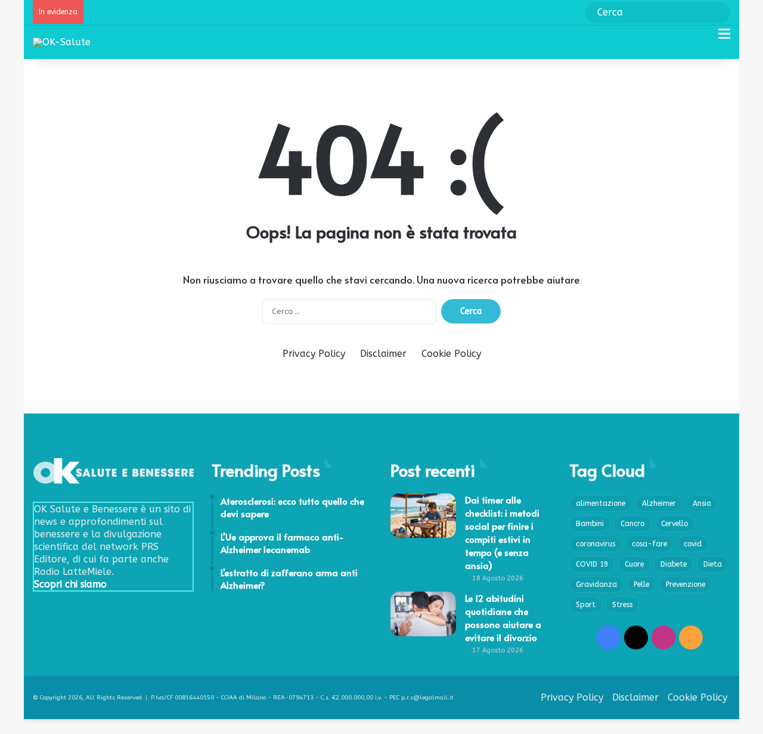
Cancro (632, 524)
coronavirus (595, 544)
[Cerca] (703, 38)
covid (693, 544)
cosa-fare (649, 544)
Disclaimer (383, 353)
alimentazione (600, 503)
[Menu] (724, 38)
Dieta (712, 564)
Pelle (641, 584)
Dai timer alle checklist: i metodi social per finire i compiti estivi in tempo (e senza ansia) (502, 532)
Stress (622, 605)
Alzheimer (659, 503)
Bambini (590, 524)
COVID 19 (592, 564)
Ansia (702, 503)
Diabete (673, 564)
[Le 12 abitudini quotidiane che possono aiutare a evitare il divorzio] (423, 614)
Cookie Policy (451, 353)
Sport (585, 605)
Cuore (634, 564)
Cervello (674, 524)
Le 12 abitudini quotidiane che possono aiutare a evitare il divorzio (503, 617)
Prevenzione (685, 584)
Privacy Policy (314, 353)
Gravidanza (596, 584)
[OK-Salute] (62, 42)
